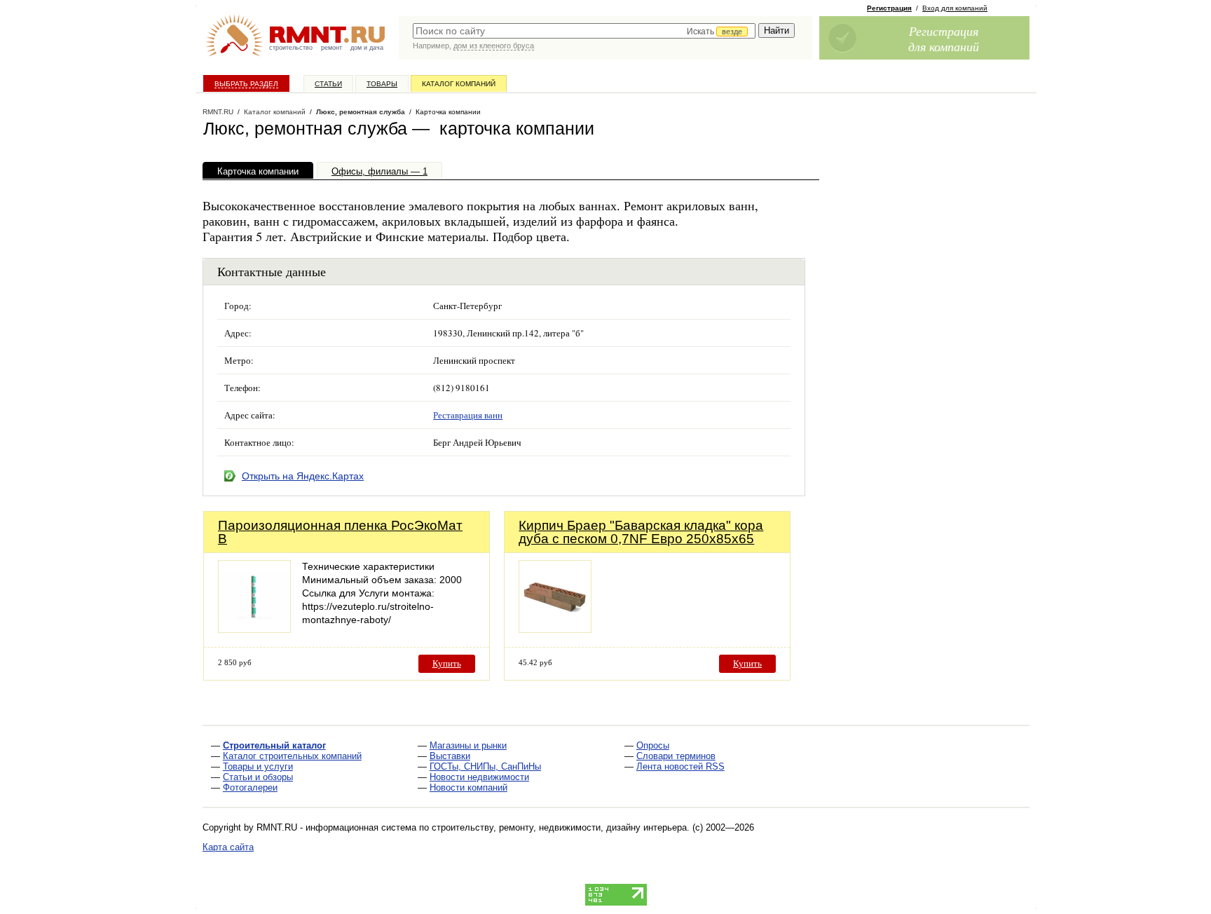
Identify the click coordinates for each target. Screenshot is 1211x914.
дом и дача (366, 47)
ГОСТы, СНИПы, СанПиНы (485, 766)
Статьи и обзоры (258, 777)
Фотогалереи (250, 787)
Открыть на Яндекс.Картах (303, 476)
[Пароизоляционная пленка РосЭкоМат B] (254, 629)
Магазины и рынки (468, 745)
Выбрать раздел (246, 84)
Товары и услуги (258, 766)
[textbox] (584, 31)
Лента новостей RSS (680, 766)
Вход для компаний (954, 8)
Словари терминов (676, 756)
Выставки (450, 756)
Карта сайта (228, 847)
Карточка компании (258, 171)
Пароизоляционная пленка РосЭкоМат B (340, 532)
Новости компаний (468, 787)
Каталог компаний (458, 84)
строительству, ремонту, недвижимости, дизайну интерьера (559, 827)
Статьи (328, 84)
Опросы (652, 745)
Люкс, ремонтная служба (360, 112)
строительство (291, 47)
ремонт (331, 47)
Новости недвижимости (479, 777)
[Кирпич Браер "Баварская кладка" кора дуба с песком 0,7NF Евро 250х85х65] (555, 629)
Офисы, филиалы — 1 (379, 171)
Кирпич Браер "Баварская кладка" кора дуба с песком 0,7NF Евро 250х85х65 (641, 532)
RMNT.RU (218, 112)
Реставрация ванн (467, 415)
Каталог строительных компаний (292, 756)
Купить (446, 663)
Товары (382, 84)
